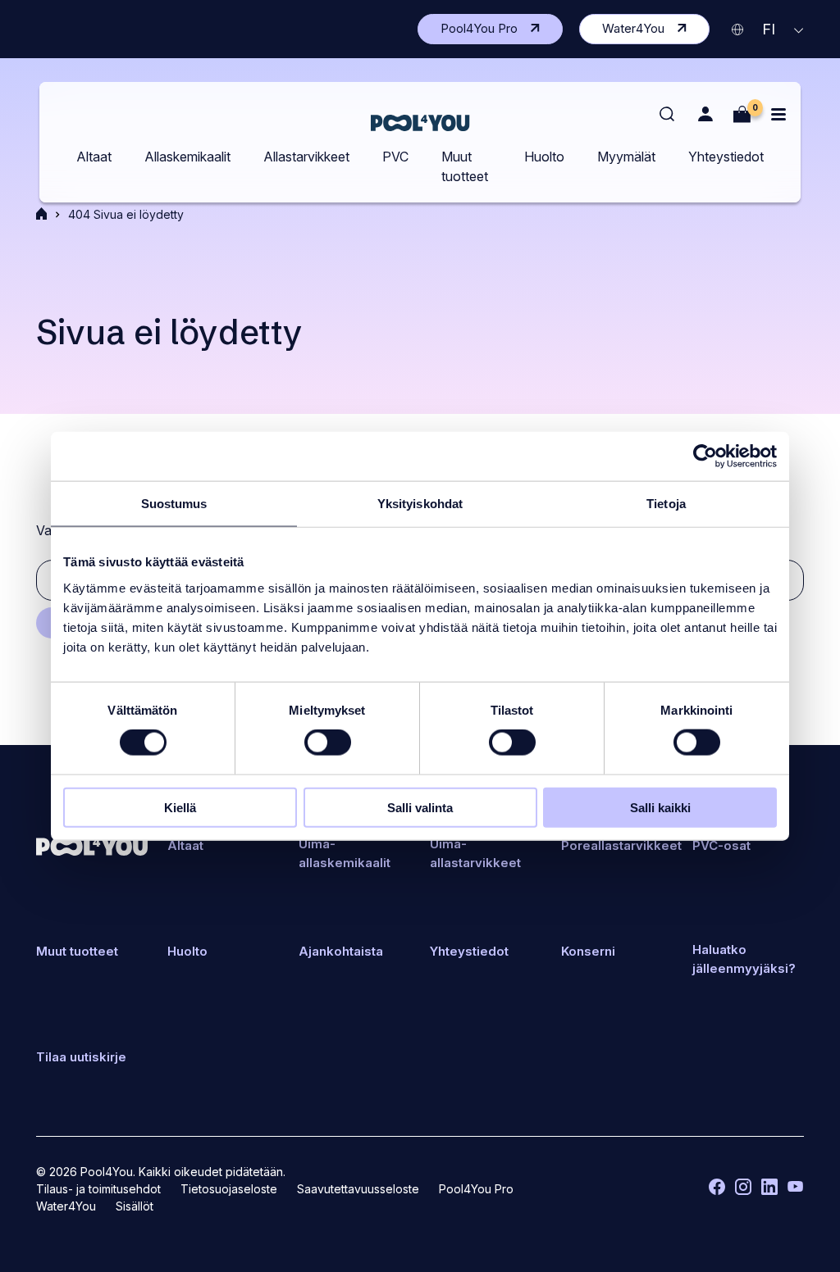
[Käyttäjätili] (705, 114)
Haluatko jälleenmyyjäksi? (744, 959)
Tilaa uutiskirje (81, 1057)
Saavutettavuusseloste (358, 1189)
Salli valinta (420, 807)
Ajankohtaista (341, 951)
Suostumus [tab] (174, 504)
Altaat (94, 156)
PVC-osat (721, 845)
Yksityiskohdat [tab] (420, 504)
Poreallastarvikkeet (621, 845)
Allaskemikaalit (187, 156)
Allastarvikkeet (306, 156)
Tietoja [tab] (666, 504)
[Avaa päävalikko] (778, 114)
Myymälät (626, 156)
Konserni (588, 951)
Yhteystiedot (726, 156)
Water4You (656, 32)
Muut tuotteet (464, 166)
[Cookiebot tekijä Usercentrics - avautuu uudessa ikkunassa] (705, 456)
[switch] (327, 742)
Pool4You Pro (502, 32)
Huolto (544, 156)
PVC (395, 156)
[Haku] (668, 115)
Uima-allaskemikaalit (344, 853)
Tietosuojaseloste (228, 1189)
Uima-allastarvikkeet (475, 853)
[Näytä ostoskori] (742, 114)
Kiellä (180, 807)
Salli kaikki (660, 807)
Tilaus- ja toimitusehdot (98, 1189)
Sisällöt (134, 1206)
